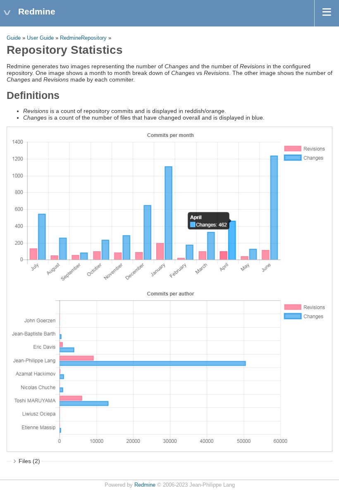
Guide (14, 38)
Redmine (144, 485)
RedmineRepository (83, 38)
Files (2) (29, 461)
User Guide (40, 38)
